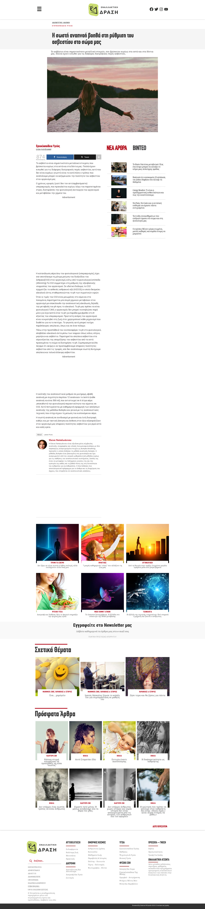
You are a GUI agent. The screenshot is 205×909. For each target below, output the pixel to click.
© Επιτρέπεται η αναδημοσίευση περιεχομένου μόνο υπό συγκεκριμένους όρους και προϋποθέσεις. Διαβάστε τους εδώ (42, 896)
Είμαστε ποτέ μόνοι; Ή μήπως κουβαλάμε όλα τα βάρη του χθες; (85, 808)
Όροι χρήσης (33, 880)
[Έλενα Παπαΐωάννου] (42, 448)
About (39, 435)
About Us (32, 873)
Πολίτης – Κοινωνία (96, 861)
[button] (39, 9)
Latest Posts (48, 435)
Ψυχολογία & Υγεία (127, 855)
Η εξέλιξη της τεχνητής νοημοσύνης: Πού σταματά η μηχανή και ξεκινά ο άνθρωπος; (147, 615)
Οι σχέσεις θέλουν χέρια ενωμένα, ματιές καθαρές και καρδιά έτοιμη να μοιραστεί (149, 231)
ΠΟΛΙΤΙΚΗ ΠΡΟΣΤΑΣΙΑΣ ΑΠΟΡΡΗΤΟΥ (102, 637)
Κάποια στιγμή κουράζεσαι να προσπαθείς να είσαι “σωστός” (51, 762)
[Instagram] (161, 9)
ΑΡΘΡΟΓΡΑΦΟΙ (34, 870)
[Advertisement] (68, 235)
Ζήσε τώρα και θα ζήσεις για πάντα (147, 695)
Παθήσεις (123, 852)
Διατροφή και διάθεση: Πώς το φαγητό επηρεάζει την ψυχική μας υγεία (57, 615)
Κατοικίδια (92, 852)
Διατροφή (70, 863)
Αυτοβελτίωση (73, 842)
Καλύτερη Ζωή (52, 756)
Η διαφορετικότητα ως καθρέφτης (153, 760)
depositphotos (34, 867)
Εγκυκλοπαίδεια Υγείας (62, 26)
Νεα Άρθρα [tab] (117, 148)
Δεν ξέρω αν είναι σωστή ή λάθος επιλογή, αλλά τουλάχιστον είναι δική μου (57, 566)
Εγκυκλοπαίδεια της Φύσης (128, 873)
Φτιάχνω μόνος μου (128, 880)
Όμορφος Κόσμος (97, 842)
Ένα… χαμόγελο (57, 695)
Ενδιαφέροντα (72, 849)
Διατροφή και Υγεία (74, 874)
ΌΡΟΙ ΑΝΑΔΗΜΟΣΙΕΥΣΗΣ (38, 889)
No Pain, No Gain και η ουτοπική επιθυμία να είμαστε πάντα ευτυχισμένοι (147, 205)
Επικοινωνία (33, 886)
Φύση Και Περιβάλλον (128, 884)
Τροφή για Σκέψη (155, 855)
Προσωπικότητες (155, 852)
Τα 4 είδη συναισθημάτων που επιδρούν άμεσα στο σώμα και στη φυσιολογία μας (148, 218)
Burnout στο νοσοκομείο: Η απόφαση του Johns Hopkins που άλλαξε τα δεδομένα (149, 179)
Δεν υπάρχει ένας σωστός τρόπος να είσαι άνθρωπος (51, 807)
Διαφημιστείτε (34, 876)
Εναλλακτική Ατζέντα (158, 859)
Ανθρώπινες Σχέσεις (96, 848)
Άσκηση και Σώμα (127, 869)
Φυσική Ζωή (125, 863)
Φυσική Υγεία (125, 858)
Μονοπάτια (70, 855)
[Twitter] (156, 9)
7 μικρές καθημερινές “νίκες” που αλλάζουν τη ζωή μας (102, 566)
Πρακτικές (70, 859)
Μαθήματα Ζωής (48, 692)
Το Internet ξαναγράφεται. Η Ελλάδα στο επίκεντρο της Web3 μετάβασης (102, 615)
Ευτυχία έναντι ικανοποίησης (119, 760)
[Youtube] (166, 9)
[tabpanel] (136, 198)
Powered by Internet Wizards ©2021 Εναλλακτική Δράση (150, 905)
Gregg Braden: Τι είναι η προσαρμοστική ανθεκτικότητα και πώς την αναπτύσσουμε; (148, 192)
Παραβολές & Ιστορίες (63, 692)
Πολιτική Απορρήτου (37, 883)
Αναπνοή (66, 23)
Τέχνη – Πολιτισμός (96, 864)
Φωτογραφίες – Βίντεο (97, 868)
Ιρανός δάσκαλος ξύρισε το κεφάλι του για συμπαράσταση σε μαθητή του (102, 697)
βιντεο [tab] (139, 148)
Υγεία (122, 842)
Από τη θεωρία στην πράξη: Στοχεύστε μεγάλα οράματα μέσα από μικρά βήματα (147, 566)
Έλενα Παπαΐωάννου (43, 150)
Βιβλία (85, 756)
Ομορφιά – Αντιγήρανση (129, 877)
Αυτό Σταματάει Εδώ (85, 759)
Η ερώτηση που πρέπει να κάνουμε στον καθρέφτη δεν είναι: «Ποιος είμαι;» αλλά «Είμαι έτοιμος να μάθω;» (153, 810)
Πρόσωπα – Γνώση (157, 842)
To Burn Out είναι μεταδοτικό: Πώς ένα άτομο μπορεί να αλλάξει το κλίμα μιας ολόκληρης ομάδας (148, 166)
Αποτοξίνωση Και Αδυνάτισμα (73, 870)
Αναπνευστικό (57, 23)
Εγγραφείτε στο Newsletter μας (102, 625)
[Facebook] (151, 9)
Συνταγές (70, 878)
